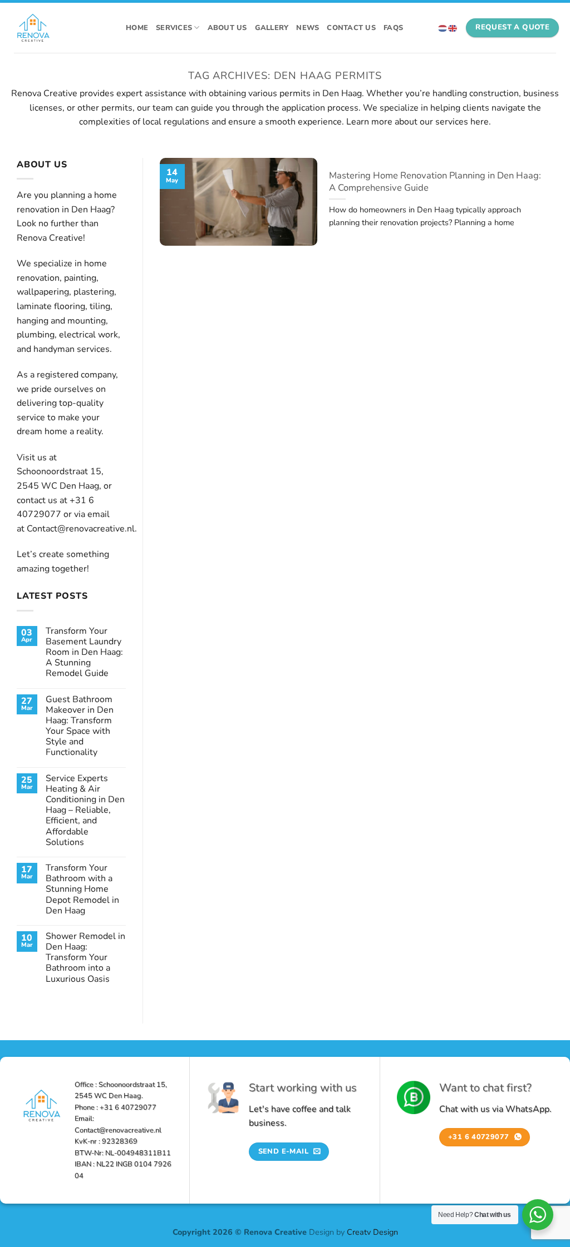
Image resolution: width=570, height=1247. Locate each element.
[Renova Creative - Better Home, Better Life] (60, 28)
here (479, 122)
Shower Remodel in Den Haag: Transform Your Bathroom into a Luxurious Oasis (85, 958)
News (307, 28)
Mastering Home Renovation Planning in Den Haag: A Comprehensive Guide (435, 181)
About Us (227, 28)
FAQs (393, 28)
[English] (453, 27)
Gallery (272, 28)
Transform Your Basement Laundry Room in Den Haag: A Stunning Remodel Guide (84, 652)
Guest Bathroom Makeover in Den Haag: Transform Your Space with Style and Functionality (80, 726)
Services (174, 28)
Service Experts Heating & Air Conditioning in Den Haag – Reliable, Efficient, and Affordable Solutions (85, 810)
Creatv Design (372, 1232)
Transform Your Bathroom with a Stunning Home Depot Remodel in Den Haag (82, 889)
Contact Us (351, 28)
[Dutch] (443, 27)
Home (137, 28)
